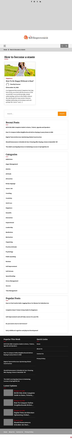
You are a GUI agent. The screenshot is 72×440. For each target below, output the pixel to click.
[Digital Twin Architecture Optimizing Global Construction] (8, 412)
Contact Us (40, 354)
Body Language (10, 183)
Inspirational (10, 222)
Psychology (9, 252)
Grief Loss (9, 203)
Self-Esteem (9, 271)
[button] (62, 46)
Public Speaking (11, 256)
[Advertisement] (36, 17)
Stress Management (12, 281)
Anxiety (8, 169)
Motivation (9, 237)
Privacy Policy (41, 358)
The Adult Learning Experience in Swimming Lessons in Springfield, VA (27, 147)
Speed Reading (10, 276)
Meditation (9, 232)
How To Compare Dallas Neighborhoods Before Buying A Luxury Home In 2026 (29, 132)
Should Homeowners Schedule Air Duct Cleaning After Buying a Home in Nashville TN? (32, 142)
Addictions (9, 159)
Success (8, 286)
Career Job (9, 188)
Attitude (8, 174)
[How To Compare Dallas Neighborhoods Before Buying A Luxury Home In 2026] (8, 402)
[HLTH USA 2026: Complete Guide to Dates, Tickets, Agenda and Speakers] (8, 392)
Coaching (9, 193)
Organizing (9, 242)
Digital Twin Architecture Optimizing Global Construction (24, 137)
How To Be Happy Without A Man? (20, 81)
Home (38, 344)
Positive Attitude (11, 247)
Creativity (9, 198)
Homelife (8, 213)
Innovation (9, 218)
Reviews (8, 261)
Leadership (9, 227)
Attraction (9, 179)
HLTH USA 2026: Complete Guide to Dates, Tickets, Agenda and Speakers (28, 127)
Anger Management (12, 164)
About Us (39, 349)
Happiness (9, 78)
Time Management (11, 291)
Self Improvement (11, 266)
